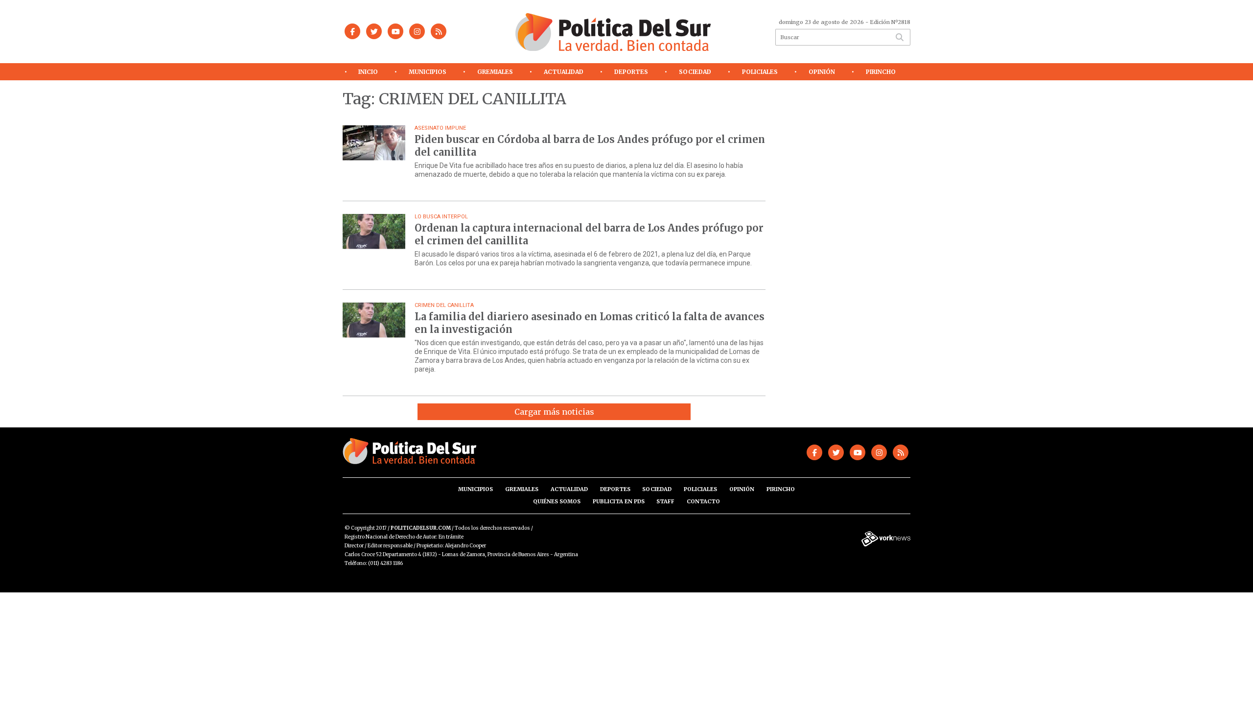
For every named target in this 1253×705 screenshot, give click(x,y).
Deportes (631, 71)
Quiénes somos (556, 501)
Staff (665, 501)
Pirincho (881, 71)
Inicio (368, 71)
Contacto (703, 501)
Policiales (760, 71)
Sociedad (695, 71)
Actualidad (563, 71)
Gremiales (495, 71)
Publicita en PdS (619, 501)
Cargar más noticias (554, 412)
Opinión (822, 71)
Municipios (427, 71)
